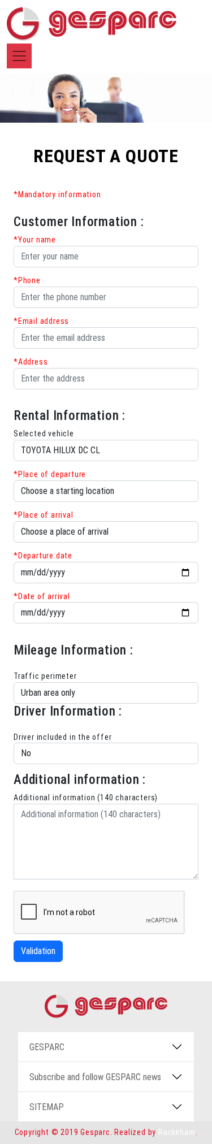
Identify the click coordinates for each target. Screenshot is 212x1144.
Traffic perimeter (45, 676)
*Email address (41, 321)
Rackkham (176, 1132)
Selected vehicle (44, 433)
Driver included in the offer (62, 737)
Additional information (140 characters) (86, 797)
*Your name (35, 239)
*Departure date (43, 555)
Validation (38, 951)
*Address (30, 361)
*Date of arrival (42, 596)
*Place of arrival (43, 514)
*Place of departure (50, 474)
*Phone (27, 280)
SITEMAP (46, 1107)
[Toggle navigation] (19, 56)
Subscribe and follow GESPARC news (95, 1077)
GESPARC (46, 1047)
